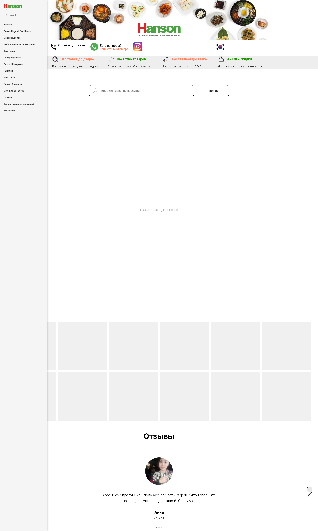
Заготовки (9, 51)
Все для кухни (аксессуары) (19, 104)
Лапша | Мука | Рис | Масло (18, 31)
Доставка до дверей (78, 59)
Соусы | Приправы (13, 64)
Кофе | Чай (9, 77)
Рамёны (8, 24)
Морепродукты (12, 38)
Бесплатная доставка (189, 59)
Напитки (8, 71)
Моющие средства (14, 91)
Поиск (213, 90)
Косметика (9, 110)
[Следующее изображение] (309, 489)
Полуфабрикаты (12, 57)
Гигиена (8, 97)
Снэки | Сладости (13, 84)
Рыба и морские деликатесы (19, 44)
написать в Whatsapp (114, 49)
